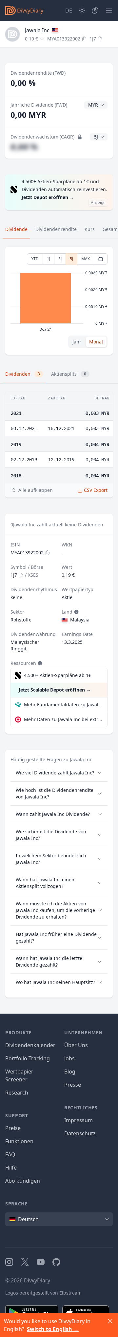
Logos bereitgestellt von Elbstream (43, 1293)
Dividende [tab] (16, 229)
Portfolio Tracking (27, 1058)
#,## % (24, 146)
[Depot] (95, 10)
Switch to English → (53, 1329)
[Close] (110, 1321)
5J (71, 259)
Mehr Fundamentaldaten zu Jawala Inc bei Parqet (63, 704)
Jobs (69, 1058)
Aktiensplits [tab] (68, 374)
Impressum (78, 1120)
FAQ (10, 1154)
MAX (85, 259)
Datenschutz (80, 1133)
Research (16, 1092)
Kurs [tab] (90, 229)
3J (60, 259)
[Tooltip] (75, 612)
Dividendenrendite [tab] (56, 229)
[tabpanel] (59, 301)
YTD (35, 259)
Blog (69, 1071)
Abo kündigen (22, 1180)
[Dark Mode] (82, 10)
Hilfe (11, 1167)
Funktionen (19, 1141)
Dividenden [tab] (22, 374)
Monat (96, 342)
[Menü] (108, 10)
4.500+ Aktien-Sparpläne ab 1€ (57, 675)
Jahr (76, 342)
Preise (13, 1128)
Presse (72, 1084)
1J (48, 259)
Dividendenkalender (30, 1045)
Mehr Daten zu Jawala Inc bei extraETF (63, 719)
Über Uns (76, 1045)
